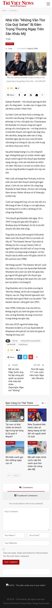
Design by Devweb (40, 603)
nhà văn (14, 341)
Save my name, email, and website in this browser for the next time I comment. (25, 554)
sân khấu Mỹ (11, 344)
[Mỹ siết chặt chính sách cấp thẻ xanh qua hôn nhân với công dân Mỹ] (37, 447)
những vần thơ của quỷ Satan (30, 341)
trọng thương (23, 344)
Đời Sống (9, 44)
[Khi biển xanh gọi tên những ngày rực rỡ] (15, 447)
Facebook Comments (27, 495)
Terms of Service (10, 603)
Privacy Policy (25, 603)
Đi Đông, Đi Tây (13, 410)
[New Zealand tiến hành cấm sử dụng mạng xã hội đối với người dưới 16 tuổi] (37, 415)
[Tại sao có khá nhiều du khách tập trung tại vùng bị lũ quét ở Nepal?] (15, 415)
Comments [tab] (27, 487)
